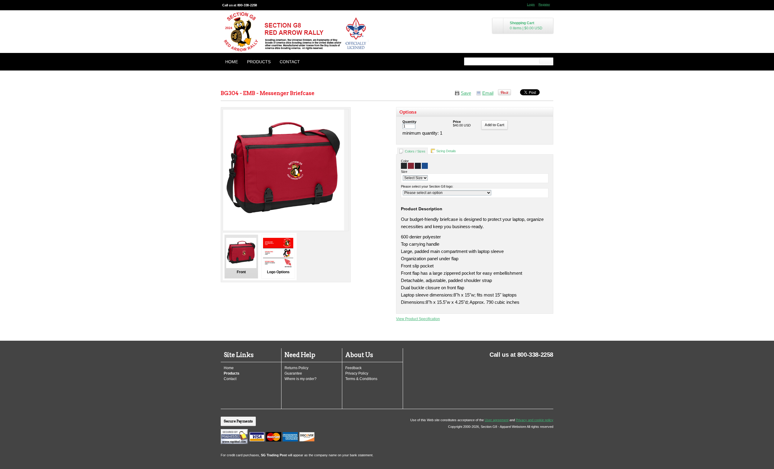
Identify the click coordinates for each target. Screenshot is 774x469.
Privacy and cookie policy (534, 420)
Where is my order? (301, 379)
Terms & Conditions (361, 379)
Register (544, 4)
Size (404, 171)
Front (241, 272)
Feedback (353, 368)
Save (466, 93)
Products (259, 61)
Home (231, 61)
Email (487, 93)
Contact (290, 61)
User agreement (497, 420)
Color (405, 161)
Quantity (409, 121)
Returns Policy (296, 368)
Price (457, 121)
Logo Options (278, 272)
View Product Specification (418, 319)
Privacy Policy (356, 373)
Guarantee (293, 373)
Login (531, 4)
